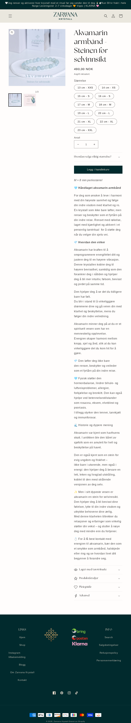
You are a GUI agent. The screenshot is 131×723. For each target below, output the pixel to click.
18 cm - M (105, 104)
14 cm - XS (108, 87)
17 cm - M (84, 104)
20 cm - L (104, 113)
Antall (77, 137)
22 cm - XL (106, 121)
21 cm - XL (84, 121)
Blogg (22, 664)
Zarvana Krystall (61, 721)
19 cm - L (83, 113)
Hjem (22, 637)
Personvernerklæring (109, 660)
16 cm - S (104, 96)
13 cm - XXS (85, 87)
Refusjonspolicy (109, 652)
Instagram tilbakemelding (17, 654)
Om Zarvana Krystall (22, 672)
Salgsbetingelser (109, 645)
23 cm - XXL (85, 130)
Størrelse (80, 80)
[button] (10, 16)
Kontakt (22, 680)
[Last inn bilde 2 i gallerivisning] (29, 100)
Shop (22, 645)
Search (109, 637)
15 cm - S (84, 96)
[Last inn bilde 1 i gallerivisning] (15, 100)
